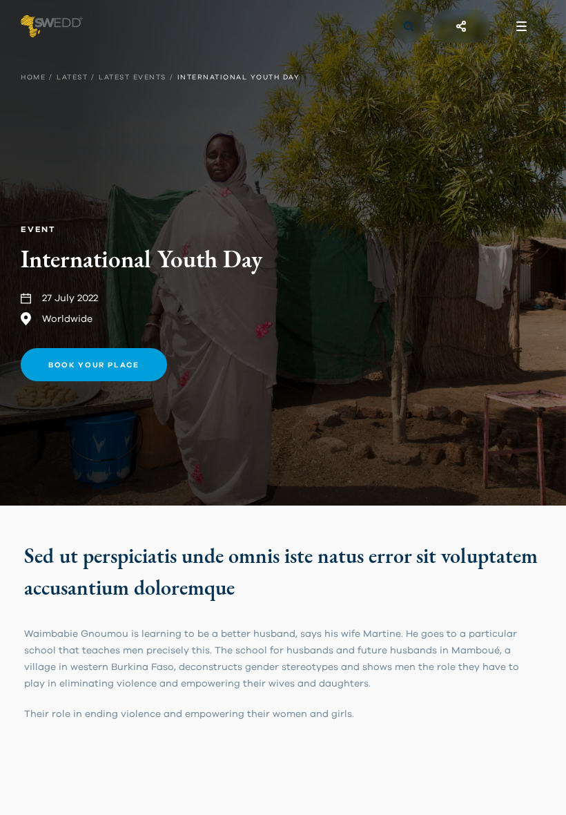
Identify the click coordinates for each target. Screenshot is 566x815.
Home (33, 77)
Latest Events (132, 77)
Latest (72, 77)
